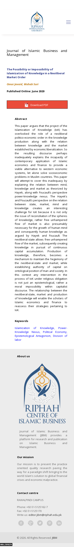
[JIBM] (37, 22)
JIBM (54, 538)
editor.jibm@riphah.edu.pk (45, 515)
